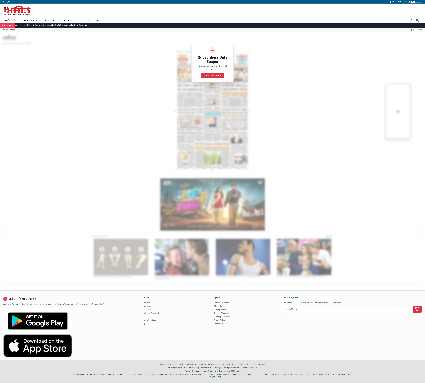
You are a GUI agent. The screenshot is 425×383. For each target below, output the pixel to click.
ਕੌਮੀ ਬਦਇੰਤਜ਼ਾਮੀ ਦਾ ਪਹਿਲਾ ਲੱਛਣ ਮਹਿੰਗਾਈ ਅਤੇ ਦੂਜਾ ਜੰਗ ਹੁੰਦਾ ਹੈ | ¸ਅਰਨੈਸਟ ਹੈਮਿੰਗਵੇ (128, 25)
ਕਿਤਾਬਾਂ (146, 317)
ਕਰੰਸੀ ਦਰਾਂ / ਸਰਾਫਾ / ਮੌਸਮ (152, 313)
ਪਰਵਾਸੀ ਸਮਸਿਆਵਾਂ (150, 320)
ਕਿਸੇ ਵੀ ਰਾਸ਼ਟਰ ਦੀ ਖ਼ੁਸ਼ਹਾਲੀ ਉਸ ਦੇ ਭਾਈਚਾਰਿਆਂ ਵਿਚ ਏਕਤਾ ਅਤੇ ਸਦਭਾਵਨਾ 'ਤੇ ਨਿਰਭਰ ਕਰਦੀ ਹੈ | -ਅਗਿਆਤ (197, 25)
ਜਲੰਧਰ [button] (15, 20)
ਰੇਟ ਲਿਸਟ (147, 302)
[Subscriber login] (411, 20)
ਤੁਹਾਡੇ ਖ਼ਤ (147, 324)
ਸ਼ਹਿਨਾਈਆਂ (147, 310)
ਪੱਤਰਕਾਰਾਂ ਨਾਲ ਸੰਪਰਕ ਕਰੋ (222, 302)
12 (85, 20)
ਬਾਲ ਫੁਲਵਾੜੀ (148, 306)
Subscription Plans (222, 317)
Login (7, 2)
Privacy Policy (220, 310)
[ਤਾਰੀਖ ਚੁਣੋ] (37, 20)
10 (76, 20)
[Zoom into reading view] (417, 20)
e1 (89, 20)
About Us (218, 306)
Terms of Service (221, 313)
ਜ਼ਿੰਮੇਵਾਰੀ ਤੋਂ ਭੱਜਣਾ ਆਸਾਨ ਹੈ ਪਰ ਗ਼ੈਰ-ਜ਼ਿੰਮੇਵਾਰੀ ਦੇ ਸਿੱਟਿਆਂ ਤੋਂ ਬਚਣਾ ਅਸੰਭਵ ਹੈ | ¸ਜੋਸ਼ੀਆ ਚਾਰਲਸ (346, 25)
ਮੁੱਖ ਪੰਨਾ (7, 20)
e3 (98, 20)
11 (80, 20)
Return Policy (219, 320)
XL (420, 2)
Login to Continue (212, 75)
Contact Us (218, 324)
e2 (94, 20)
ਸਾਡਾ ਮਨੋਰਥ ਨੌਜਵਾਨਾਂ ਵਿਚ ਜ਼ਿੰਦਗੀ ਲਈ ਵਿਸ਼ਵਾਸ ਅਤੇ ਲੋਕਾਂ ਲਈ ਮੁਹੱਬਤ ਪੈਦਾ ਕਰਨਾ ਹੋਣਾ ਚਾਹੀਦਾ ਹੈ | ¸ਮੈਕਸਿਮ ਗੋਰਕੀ (57, 25)
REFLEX (216, 377)
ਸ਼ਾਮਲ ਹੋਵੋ (417, 309)
